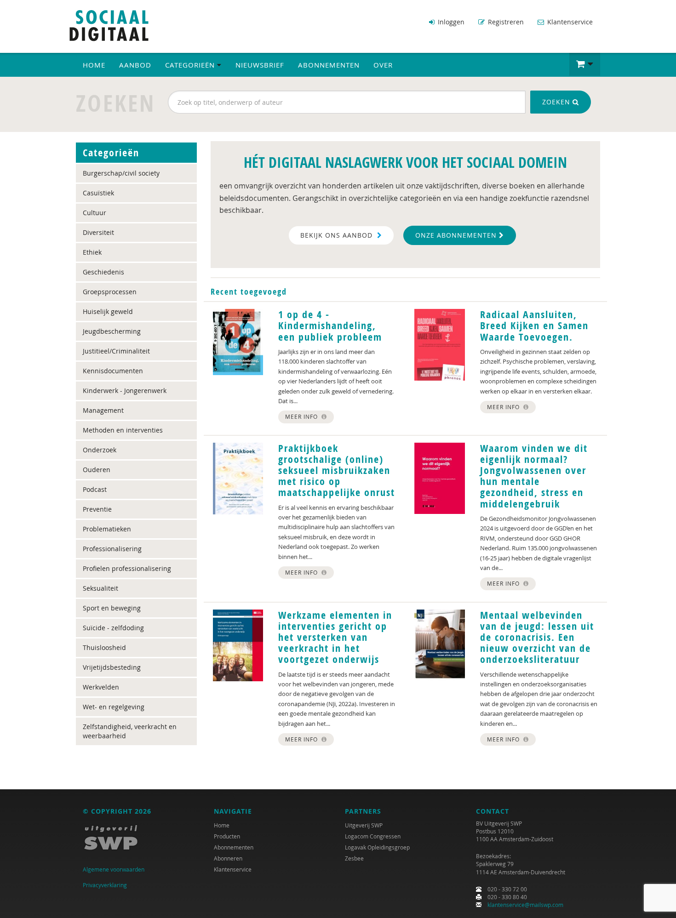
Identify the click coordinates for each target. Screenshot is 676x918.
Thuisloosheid (104, 647)
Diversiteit (98, 232)
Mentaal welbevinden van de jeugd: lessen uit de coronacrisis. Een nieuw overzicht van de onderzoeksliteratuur (537, 637)
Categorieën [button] (191, 64)
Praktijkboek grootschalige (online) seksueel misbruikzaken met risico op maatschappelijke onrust (336, 470)
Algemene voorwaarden (113, 869)
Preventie (97, 509)
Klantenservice (569, 21)
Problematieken (107, 529)
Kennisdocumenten (113, 370)
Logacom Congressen (373, 836)
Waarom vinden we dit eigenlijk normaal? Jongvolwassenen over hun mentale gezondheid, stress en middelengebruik (534, 476)
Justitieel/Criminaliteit (116, 351)
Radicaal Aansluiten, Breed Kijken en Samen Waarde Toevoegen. (534, 325)
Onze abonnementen (457, 235)
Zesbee (354, 858)
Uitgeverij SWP (364, 825)
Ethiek (92, 252)
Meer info (302, 416)
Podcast (95, 489)
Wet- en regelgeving (113, 706)
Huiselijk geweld (108, 311)
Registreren (505, 21)
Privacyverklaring (105, 885)
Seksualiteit (100, 588)
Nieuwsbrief (259, 64)
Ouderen (96, 469)
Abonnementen (329, 64)
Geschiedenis (103, 272)
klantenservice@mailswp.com (525, 904)
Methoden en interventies (123, 430)
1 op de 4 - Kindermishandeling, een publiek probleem (330, 325)
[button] (584, 64)
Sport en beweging (112, 608)
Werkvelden (101, 687)
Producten (227, 836)
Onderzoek (99, 449)
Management (103, 410)
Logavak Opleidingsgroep (377, 847)
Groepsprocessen (110, 291)
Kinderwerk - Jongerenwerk (124, 390)
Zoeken (557, 101)
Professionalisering (112, 548)
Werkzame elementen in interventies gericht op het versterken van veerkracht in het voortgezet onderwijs (335, 637)
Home (94, 64)
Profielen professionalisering (127, 568)
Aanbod (135, 64)
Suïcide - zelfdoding (113, 627)
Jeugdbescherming (112, 331)
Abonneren (228, 858)
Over (383, 64)
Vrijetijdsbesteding (112, 667)
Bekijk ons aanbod (337, 235)
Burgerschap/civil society (121, 173)
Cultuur (94, 212)
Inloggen (450, 21)
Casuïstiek (98, 192)
